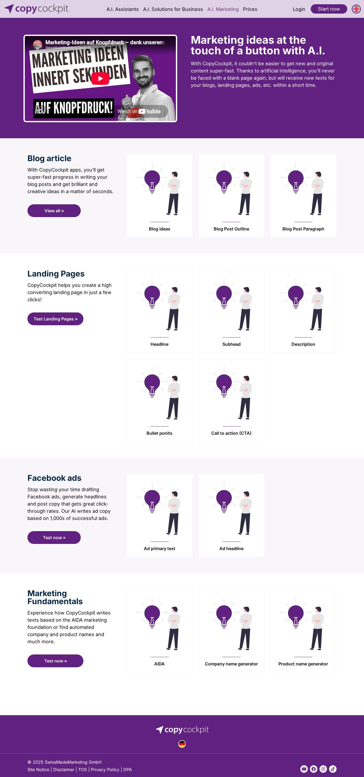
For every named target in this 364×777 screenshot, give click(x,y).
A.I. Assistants (123, 9)
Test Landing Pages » (56, 319)
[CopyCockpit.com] (39, 9)
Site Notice (38, 769)
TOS (82, 769)
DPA (127, 769)
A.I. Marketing (223, 9)
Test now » (54, 537)
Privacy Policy (105, 769)
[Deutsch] (182, 744)
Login (299, 9)
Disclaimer (63, 769)
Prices (250, 9)
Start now (329, 9)
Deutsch (182, 744)
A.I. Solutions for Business (173, 9)
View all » (54, 210)
